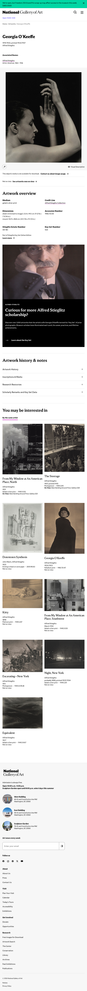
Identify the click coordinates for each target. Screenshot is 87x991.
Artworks (12, 24)
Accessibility (7, 906)
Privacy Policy (6, 986)
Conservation (7, 950)
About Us (6, 873)
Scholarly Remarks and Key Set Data (19, 392)
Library (5, 955)
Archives (6, 959)
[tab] (10, 418)
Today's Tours (7, 902)
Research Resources (12, 384)
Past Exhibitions (8, 964)
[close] (84, 3)
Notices (4, 983)
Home (4, 24)
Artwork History (10, 369)
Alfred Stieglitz (8, 60)
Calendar (6, 897)
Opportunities (8, 926)
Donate (5, 922)
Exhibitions (6, 911)
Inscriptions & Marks (12, 376)
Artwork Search (8, 941)
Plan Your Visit (8, 893)
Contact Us (7, 882)
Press (4, 878)
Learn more (6, 5)
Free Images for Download (12, 937)
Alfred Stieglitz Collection (55, 203)
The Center (6, 946)
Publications (7, 968)
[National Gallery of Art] (43, 772)
